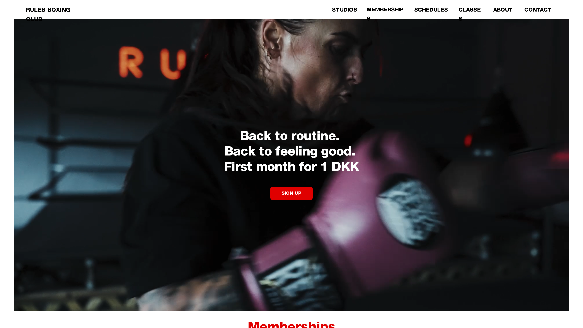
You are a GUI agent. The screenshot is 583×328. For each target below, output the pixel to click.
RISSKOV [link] (426, 37)
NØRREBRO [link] (429, 19)
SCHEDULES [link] (431, 10)
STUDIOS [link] (344, 10)
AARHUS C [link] (428, 28)
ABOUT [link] (503, 10)
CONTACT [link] (538, 10)
